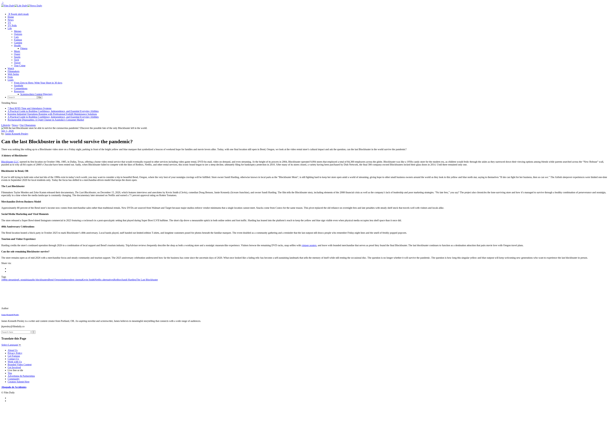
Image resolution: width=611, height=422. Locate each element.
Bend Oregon (55, 279)
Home (11, 17)
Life (10, 28)
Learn (11, 80)
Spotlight (18, 85)
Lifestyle (5, 125)
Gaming (18, 42)
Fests (10, 77)
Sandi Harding (129, 279)
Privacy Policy (15, 353)
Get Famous (14, 356)
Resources (19, 91)
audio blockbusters (38, 279)
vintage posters (309, 245)
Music (17, 51)
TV (9, 22)
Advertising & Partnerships (21, 376)
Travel (17, 62)
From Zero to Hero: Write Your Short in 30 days (38, 82)
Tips (10, 373)
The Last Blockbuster (147, 279)
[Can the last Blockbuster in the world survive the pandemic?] (23, 308)
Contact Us (13, 358)
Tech (16, 59)
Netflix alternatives (104, 279)
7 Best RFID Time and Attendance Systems (29, 108)
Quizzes (18, 34)
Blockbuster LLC (10, 161)
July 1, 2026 (7, 131)
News (11, 19)
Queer (17, 54)
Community (14, 378)
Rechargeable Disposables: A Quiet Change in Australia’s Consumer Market (46, 119)
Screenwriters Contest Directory (36, 94)
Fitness (23, 48)
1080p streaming (9, 279)
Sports (17, 57)
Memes (17, 31)
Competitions (20, 88)
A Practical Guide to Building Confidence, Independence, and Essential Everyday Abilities (53, 111)
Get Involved (14, 367)
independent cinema (72, 279)
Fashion (18, 39)
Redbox (118, 279)
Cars (16, 37)
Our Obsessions (28, 125)
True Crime (19, 65)
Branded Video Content (20, 364)
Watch (11, 68)
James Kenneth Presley (16, 133)
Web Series (13, 74)
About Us (13, 350)
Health (17, 45)
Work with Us (15, 361)
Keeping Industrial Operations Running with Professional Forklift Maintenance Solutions (52, 114)
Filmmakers (13, 71)
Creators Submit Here (18, 381)
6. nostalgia (23, 279)
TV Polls (12, 25)
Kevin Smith (88, 279)
